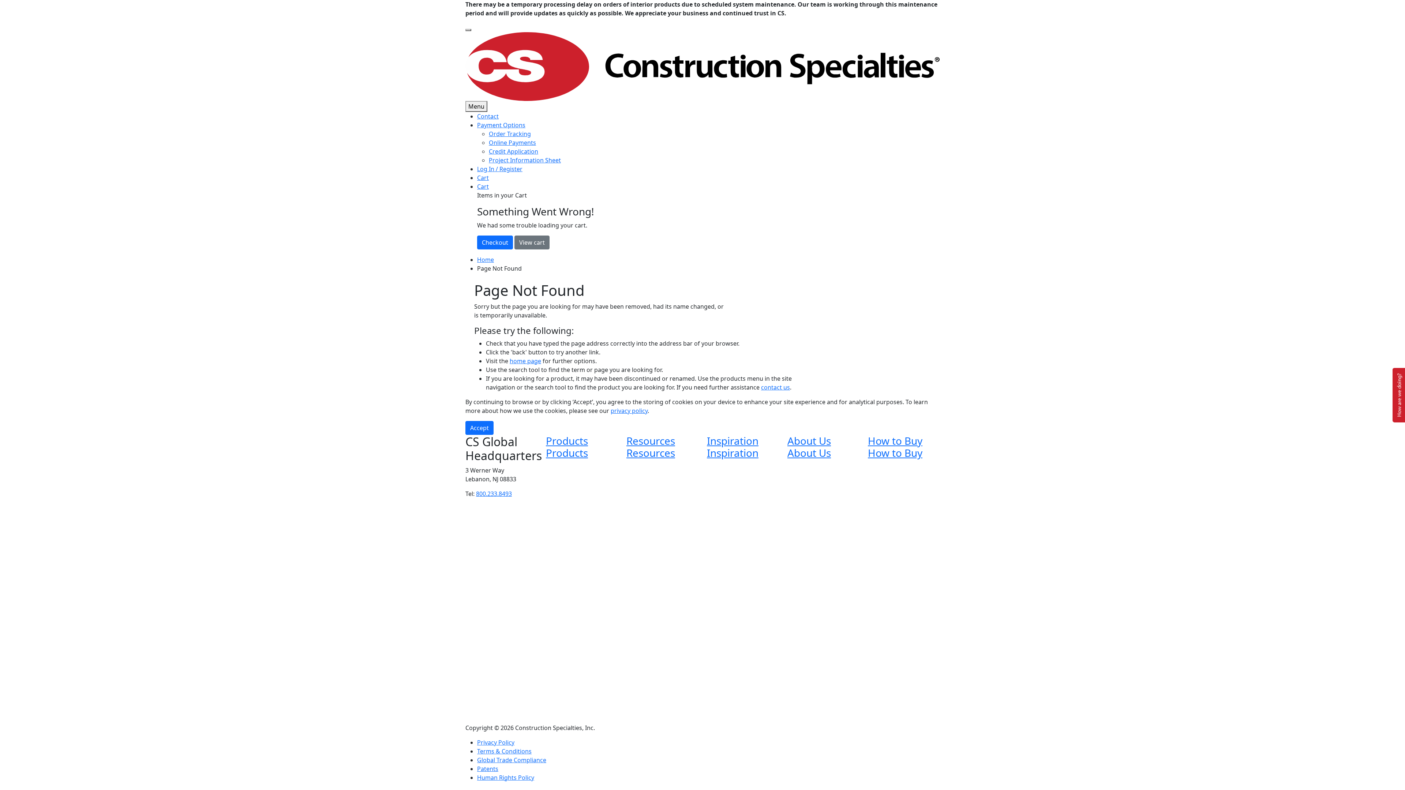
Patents (487, 769)
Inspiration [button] (732, 441)
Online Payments (512, 143)
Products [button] (567, 441)
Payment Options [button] (501, 125)
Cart (483, 178)
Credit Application (513, 151)
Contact (488, 116)
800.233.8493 (494, 494)
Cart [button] (483, 187)
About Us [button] (809, 441)
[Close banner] (468, 30)
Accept (479, 428)
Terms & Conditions (504, 751)
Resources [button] (650, 441)
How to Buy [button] (895, 441)
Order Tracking (510, 134)
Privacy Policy (495, 742)
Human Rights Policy (505, 778)
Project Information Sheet (525, 160)
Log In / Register (499, 169)
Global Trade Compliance (511, 760)
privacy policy (629, 411)
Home (485, 260)
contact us (775, 387)
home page (525, 361)
